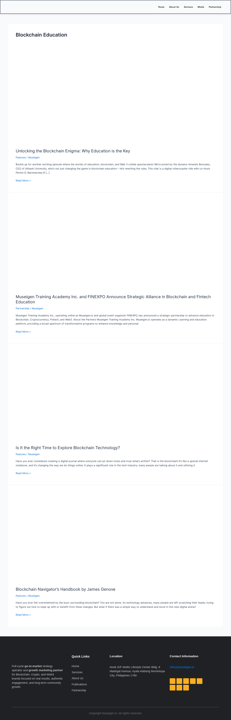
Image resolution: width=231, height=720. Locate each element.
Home (161, 7)
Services (188, 7)
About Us (174, 7)
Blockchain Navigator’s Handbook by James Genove (65, 589)
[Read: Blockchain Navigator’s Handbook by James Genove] (96, 537)
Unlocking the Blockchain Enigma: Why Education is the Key (73, 150)
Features (21, 157)
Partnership (215, 7)
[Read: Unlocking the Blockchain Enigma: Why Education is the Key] (96, 99)
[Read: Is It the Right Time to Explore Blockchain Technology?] (96, 395)
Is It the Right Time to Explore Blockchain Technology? (68, 447)
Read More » (23, 180)
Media (201, 7)
